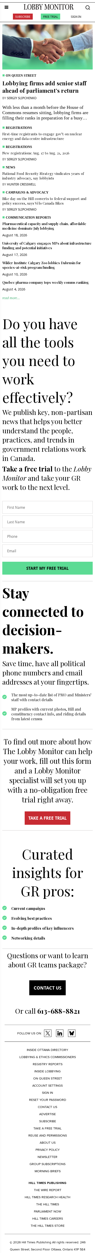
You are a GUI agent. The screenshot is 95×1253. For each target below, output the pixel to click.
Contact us (47, 988)
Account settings (47, 1086)
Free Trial (50, 16)
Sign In (76, 16)
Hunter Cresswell (21, 184)
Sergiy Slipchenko (21, 98)
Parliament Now (47, 1211)
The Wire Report (47, 1190)
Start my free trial (47, 568)
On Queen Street (21, 75)
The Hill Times (47, 1204)
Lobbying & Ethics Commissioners (47, 1057)
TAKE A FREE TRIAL (47, 818)
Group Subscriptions (47, 1164)
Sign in (47, 1093)
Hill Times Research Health (47, 1197)
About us (48, 1143)
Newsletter (47, 1157)
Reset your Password (47, 1100)
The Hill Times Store (48, 1226)
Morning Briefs (48, 1171)
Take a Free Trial (47, 1128)
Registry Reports (47, 1064)
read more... (11, 298)
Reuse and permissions (47, 1135)
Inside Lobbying (47, 1071)
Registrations (19, 128)
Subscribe (22, 16)
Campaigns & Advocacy (27, 192)
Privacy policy (48, 1150)
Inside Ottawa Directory (47, 1050)
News (10, 167)
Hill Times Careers (47, 1219)
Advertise (47, 1114)
